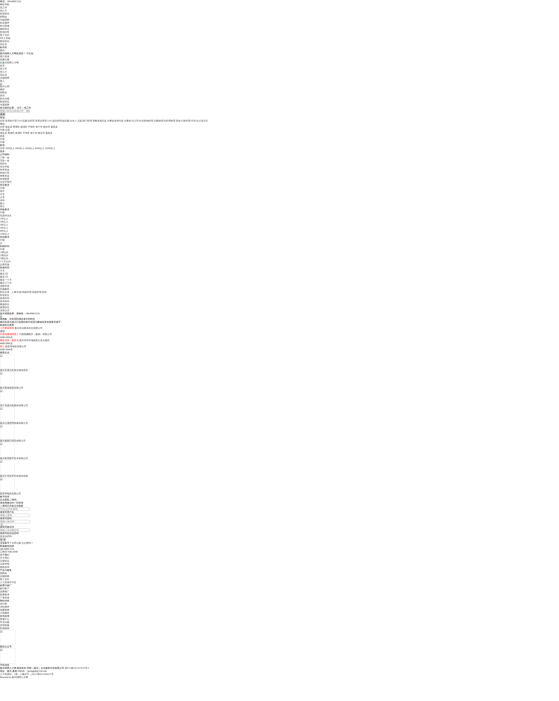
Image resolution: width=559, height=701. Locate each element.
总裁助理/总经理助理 (164, 120)
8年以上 (4, 231)
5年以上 (4, 228)
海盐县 (8, 127)
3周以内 (4, 258)
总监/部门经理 (84, 120)
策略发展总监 (100, 120)
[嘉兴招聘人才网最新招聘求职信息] (9, 62)
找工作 (3, 7)
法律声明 (4, 564)
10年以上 (4, 234)
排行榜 (3, 604)
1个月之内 (5, 261)
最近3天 (4, 273)
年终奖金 (4, 169)
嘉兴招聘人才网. (20, 677)
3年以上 (4, 225)
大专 (2, 197)
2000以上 (10, 148)
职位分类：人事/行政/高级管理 (15, 292)
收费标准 (4, 594)
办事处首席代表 (115, 120)
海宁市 (39, 127)
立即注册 (16, 543)
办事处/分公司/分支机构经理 (138, 120)
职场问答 (4, 32)
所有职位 (4, 295)
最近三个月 (6, 283)
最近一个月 (6, 280)
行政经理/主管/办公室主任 (194, 120)
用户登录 (4, 56)
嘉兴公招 (4, 86)
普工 (2, 81)
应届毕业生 (6, 215)
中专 (2, 194)
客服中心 (4, 619)
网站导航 (4, 4)
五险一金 (4, 160)
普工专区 (4, 35)
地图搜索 (4, 610)
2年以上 (4, 221)
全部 (2, 120)
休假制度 (4, 179)
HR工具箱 (5, 38)
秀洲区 (16, 127)
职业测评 (4, 23)
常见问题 (4, 622)
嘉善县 (54, 127)
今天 (2, 270)
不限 (2, 139)
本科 (2, 200)
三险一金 (4, 157)
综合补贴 (4, 166)
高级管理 (36, 292)
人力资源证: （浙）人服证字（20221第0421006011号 (27, 674)
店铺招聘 (4, 78)
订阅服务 (4, 613)
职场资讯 (4, 13)
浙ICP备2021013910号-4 (77, 668)
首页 (2, 65)
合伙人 (73, 120)
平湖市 (31, 127)
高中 (2, 191)
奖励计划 (4, 172)
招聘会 (3, 16)
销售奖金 (4, 176)
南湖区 (23, 127)
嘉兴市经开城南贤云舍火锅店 (34, 340)
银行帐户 (4, 588)
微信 (2, 50)
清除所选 (4, 286)
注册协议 (4, 561)
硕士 (2, 203)
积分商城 (4, 26)
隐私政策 (4, 567)
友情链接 (4, 625)
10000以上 (50, 148)
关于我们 (4, 558)
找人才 (3, 10)
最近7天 (4, 277)
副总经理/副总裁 (60, 120)
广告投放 (4, 597)
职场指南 (4, 628)
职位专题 (4, 98)
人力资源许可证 (8, 582)
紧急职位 (4, 304)
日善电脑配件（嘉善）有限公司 (35, 334)
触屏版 (3, 47)
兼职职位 (4, 29)
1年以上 (4, 218)
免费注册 (4, 59)
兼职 (2, 89)
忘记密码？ (27, 543)
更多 (2, 136)
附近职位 (4, 41)
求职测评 (4, 607)
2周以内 (4, 255)
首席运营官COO (43, 120)
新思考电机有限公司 (15, 346)
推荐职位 (4, 307)
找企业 (3, 44)
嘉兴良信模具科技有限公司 (29, 328)
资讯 (2, 95)
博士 (2, 206)
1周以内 (4, 252)
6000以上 (29, 148)
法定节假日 (6, 182)
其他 (178, 120)
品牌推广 (4, 591)
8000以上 (39, 148)
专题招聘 (4, 20)
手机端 (29, 53)
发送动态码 (6, 536)
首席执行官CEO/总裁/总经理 (20, 120)
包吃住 (3, 163)
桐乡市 (46, 127)
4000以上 (19, 148)
